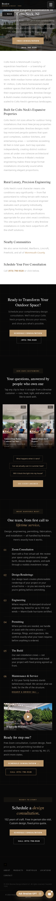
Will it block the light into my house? (28, 473)
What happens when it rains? (28, 458)
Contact (8, 876)
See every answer (28, 483)
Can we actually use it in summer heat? (28, 466)
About (7, 870)
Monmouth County (35, 252)
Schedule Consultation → (23, 763)
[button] (28, 717)
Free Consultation (28, 41)
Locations (45, 870)
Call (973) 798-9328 (21, 772)
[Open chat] (49, 894)
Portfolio (31, 870)
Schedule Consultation (28, 333)
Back (9, 14)
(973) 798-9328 (29, 47)
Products (18, 870)
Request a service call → (25, 692)
